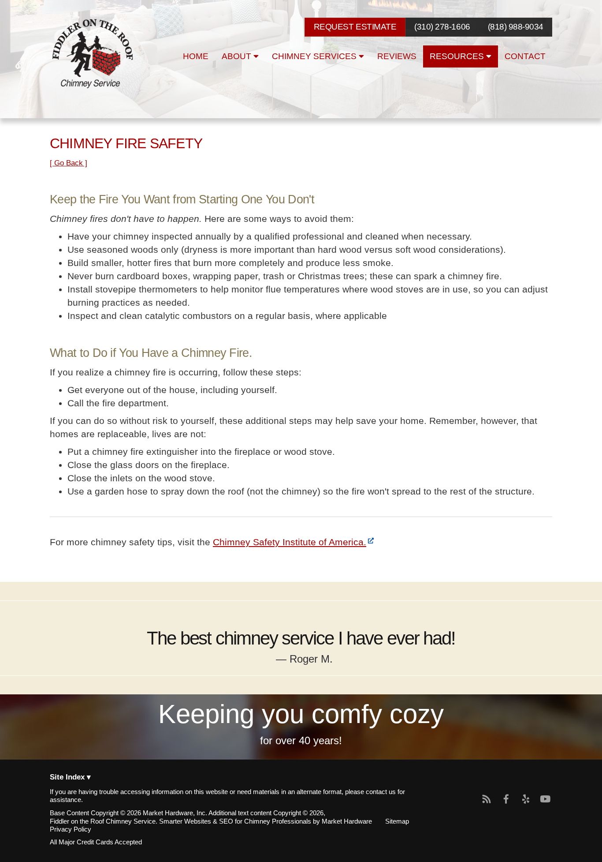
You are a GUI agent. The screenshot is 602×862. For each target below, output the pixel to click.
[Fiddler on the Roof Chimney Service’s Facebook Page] (506, 799)
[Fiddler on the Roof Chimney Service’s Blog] (487, 799)
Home (195, 56)
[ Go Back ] (68, 163)
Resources (458, 56)
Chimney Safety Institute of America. (289, 542)
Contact (525, 56)
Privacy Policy (70, 829)
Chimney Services (315, 56)
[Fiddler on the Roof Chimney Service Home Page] (94, 53)
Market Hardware (347, 821)
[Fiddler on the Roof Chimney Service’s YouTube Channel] (545, 799)
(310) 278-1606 (442, 27)
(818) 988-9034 (515, 27)
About (237, 56)
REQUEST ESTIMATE (355, 26)
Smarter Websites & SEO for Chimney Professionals (235, 821)
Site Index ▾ (70, 777)
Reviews (396, 56)
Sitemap (397, 821)
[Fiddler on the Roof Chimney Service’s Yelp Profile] (526, 799)
